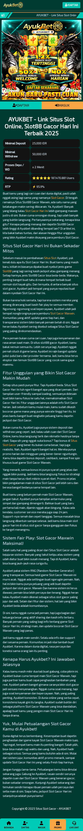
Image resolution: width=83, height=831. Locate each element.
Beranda (9, 827)
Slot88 (7, 271)
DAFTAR (23, 105)
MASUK (64, 105)
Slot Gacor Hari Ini (36, 211)
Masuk (41, 827)
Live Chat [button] (74, 827)
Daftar (25, 827)
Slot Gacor (57, 197)
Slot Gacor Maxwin (62, 313)
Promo (58, 827)
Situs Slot (50, 258)
